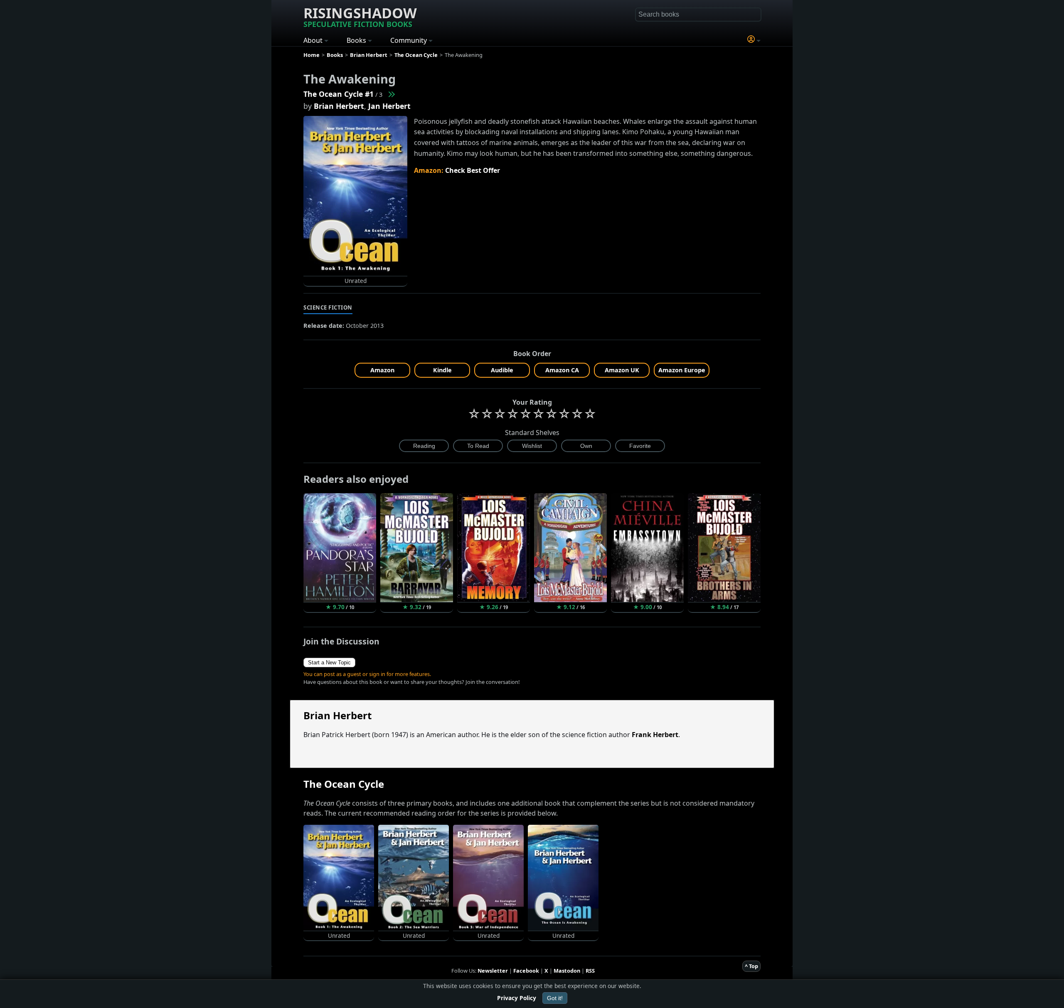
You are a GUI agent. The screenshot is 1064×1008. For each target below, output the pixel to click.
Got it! (555, 998)
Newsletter (493, 970)
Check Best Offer (472, 170)
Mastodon (567, 970)
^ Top (751, 966)
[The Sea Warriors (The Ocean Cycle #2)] (391, 94)
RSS (590, 970)
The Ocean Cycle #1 (338, 94)
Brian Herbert (339, 106)
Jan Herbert (389, 106)
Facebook (526, 970)
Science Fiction (327, 307)
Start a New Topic (329, 662)
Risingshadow (360, 16)
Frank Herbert (655, 734)
